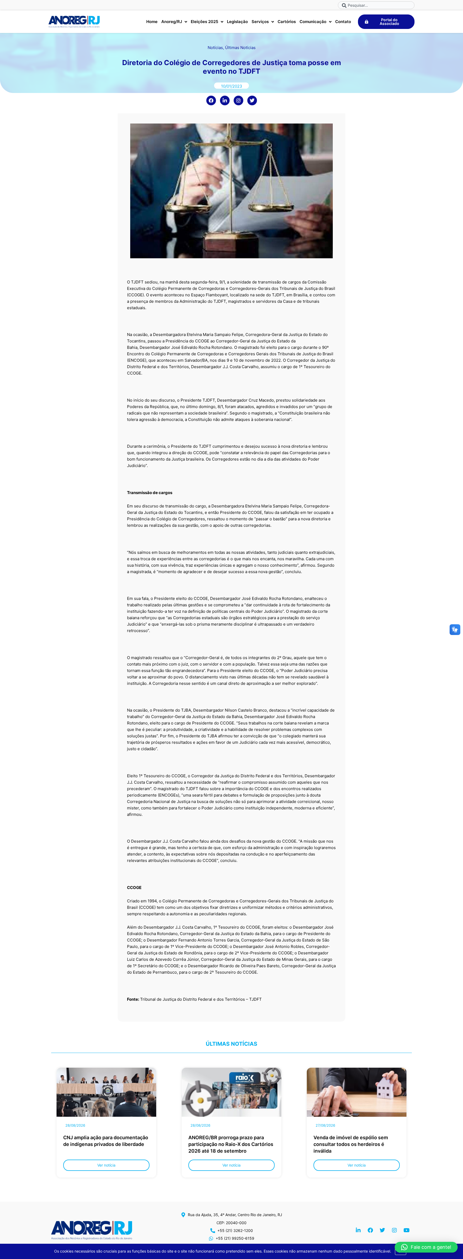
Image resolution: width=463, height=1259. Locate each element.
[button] (426, 1247)
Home (152, 21)
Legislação (237, 21)
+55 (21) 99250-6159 (235, 1238)
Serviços (260, 21)
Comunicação (313, 21)
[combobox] (376, 5)
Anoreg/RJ (171, 21)
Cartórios (287, 21)
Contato (343, 21)
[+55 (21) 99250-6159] (211, 1238)
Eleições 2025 (204, 21)
